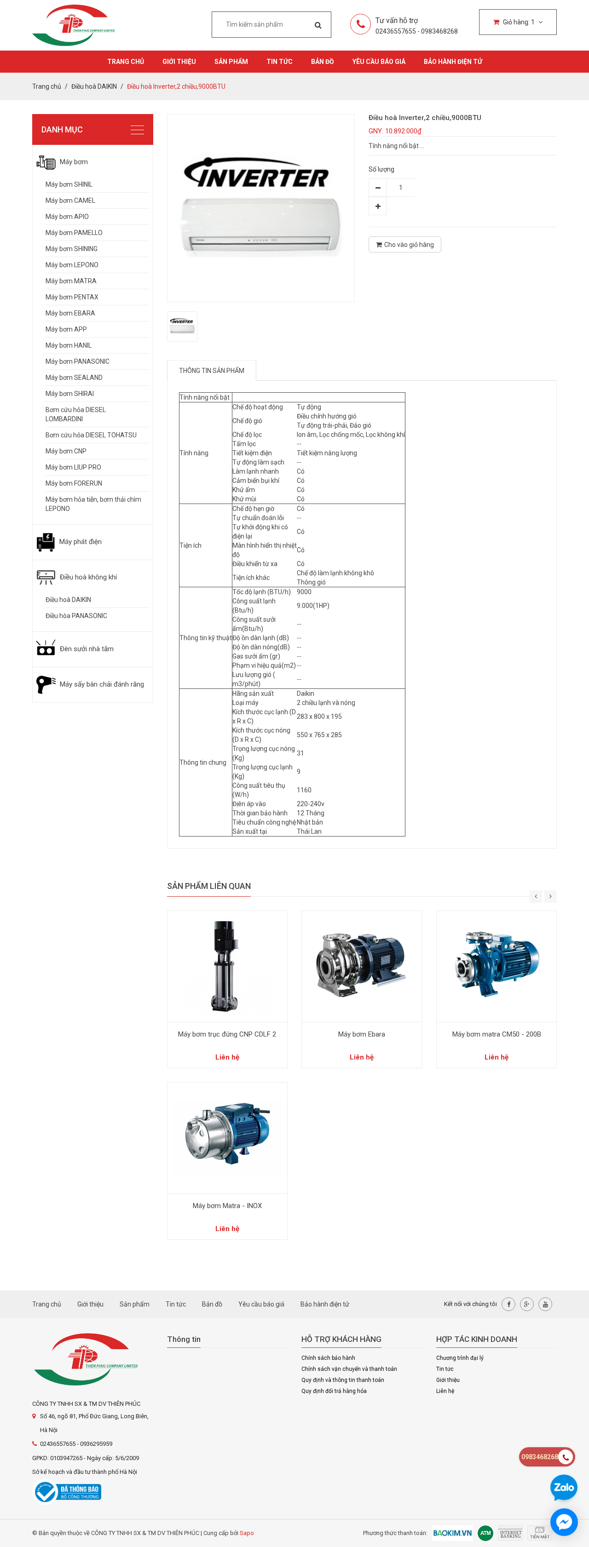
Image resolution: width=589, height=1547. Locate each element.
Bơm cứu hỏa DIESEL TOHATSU (91, 435)
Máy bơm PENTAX (72, 297)
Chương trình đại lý (460, 1358)
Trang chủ (125, 61)
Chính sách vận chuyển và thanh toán (349, 1369)
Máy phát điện (80, 542)
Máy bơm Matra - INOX (227, 1206)
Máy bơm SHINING (72, 248)
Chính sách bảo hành (328, 1358)
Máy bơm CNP (66, 451)
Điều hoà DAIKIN (68, 599)
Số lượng (381, 169)
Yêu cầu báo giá (378, 61)
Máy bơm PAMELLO (74, 232)
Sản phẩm (231, 61)
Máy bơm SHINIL (69, 184)
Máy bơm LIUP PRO (73, 467)
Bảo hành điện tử (453, 61)
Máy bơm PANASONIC (78, 361)
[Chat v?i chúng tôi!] (564, 1522)
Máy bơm (73, 162)
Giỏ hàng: (518, 22)
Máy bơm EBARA (70, 313)
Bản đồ (322, 61)
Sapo (247, 1533)
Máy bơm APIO (67, 216)
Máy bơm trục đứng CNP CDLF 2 (227, 1034)
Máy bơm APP (66, 329)
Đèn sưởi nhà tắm (86, 649)
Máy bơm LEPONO (72, 265)
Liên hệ (445, 1391)
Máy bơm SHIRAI (70, 393)
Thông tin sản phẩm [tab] (211, 370)
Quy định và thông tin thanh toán (342, 1380)
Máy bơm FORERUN (74, 483)
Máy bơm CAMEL (70, 200)
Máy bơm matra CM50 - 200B (496, 1034)
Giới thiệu (179, 61)
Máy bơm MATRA (71, 281)
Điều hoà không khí (87, 577)
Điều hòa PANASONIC (76, 615)
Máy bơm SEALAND (74, 377)
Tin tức (279, 61)
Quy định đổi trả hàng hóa (334, 1391)
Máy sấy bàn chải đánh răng (101, 684)
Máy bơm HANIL (69, 345)
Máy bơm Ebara (361, 1034)
